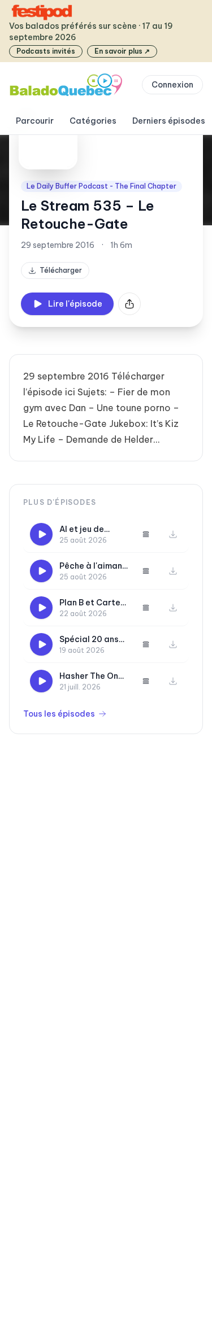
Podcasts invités (45, 51)
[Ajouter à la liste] (146, 534)
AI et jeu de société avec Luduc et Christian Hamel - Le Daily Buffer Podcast (91, 529)
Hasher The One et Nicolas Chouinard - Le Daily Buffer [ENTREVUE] (91, 676)
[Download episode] (173, 534)
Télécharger (61, 270)
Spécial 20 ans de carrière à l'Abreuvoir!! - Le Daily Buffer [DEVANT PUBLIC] (91, 639)
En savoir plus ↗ (122, 51)
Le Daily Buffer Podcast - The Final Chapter (101, 186)
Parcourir (35, 121)
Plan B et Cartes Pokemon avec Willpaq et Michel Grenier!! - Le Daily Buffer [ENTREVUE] (92, 602)
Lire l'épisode (75, 304)
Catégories (93, 121)
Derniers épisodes (168, 121)
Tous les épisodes (59, 714)
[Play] (41, 534)
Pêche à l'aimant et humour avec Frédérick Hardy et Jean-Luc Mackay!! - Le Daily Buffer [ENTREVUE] (92, 566)
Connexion (172, 85)
